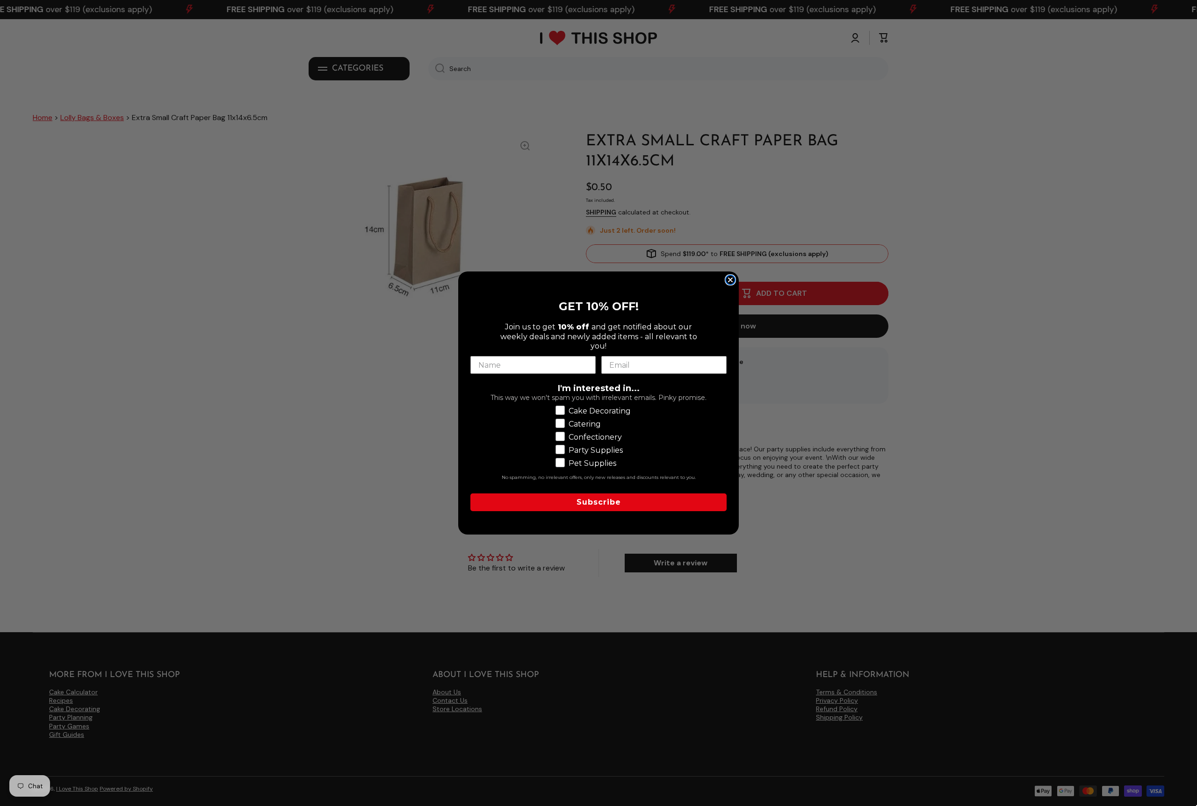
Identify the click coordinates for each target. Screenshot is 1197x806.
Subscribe (599, 502)
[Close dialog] (730, 280)
